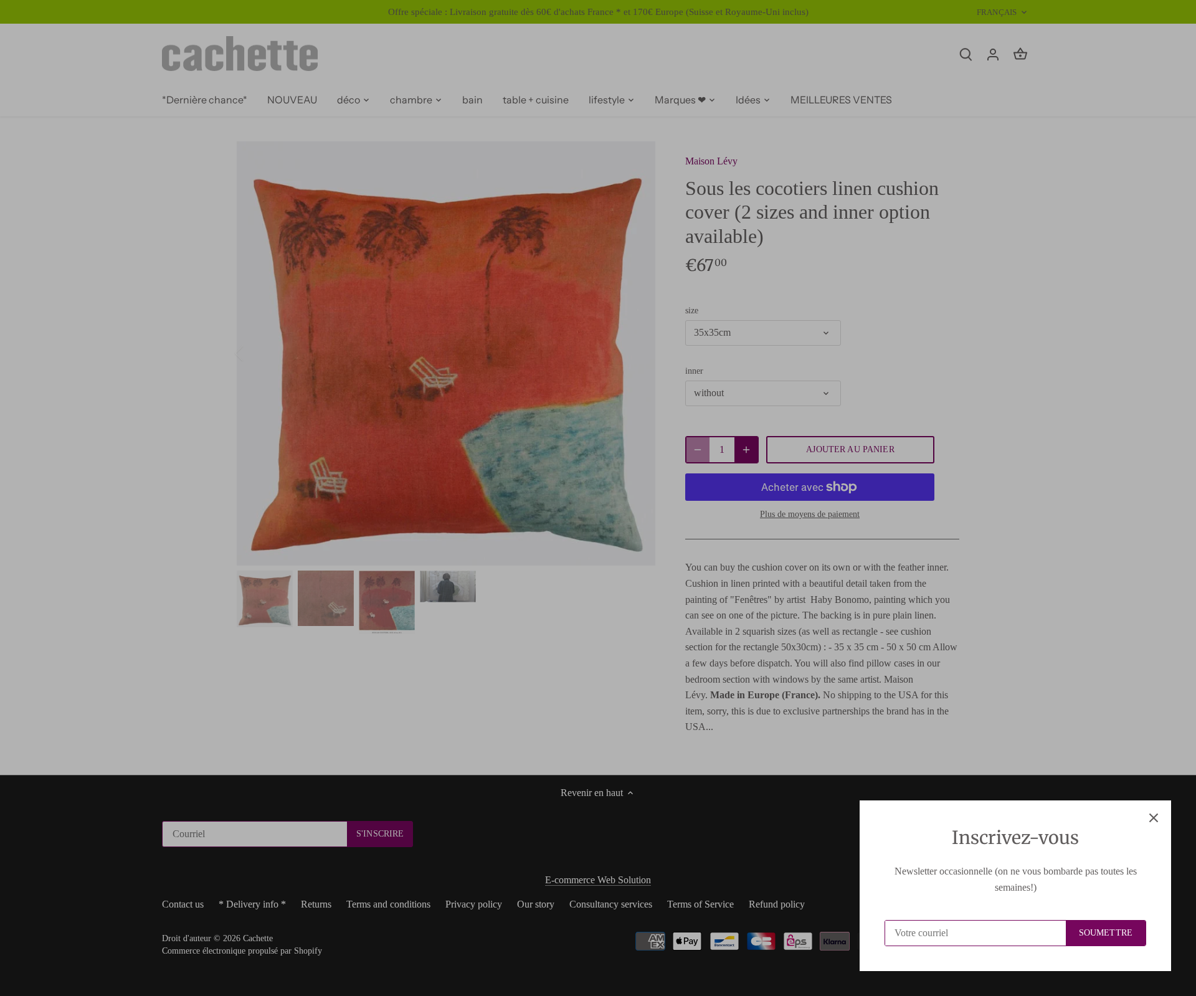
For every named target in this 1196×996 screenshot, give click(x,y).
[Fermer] (1153, 818)
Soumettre (1105, 932)
